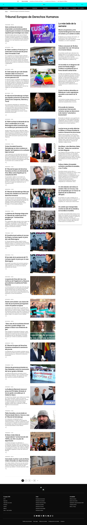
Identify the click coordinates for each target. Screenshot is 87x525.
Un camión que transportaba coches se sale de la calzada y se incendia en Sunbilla (68, 209)
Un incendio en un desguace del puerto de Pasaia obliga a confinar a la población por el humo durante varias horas (68, 67)
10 (34, 480)
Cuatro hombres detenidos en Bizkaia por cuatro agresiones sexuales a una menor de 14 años (68, 93)
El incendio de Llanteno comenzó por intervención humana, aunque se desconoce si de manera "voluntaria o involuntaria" (68, 111)
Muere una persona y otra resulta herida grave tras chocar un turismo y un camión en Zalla (69, 32)
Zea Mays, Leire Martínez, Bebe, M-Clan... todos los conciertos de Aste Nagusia (69, 148)
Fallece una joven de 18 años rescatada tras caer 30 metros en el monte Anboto (68, 48)
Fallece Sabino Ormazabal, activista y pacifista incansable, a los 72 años (69, 166)
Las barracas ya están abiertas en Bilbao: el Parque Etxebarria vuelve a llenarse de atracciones (69, 130)
